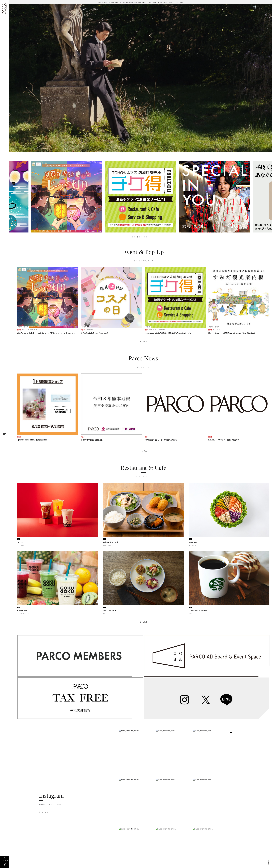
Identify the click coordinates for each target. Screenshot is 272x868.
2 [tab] (134, 236)
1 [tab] (132, 236)
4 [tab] (139, 236)
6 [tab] (144, 236)
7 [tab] (146, 237)
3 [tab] (137, 236)
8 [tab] (148, 236)
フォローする (43, 812)
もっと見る (143, 342)
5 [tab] (141, 236)
